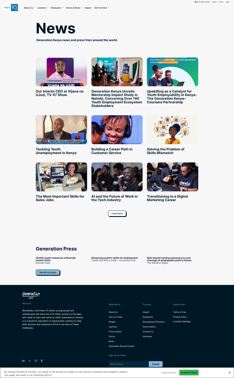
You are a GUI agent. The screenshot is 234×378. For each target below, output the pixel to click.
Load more (117, 213)
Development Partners (154, 322)
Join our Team (115, 317)
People (112, 322)
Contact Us (148, 331)
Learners (42, 7)
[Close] (230, 372)
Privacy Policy (180, 317)
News (111, 341)
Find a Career (115, 331)
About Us (28, 7)
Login (228, 2)
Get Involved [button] (100, 7)
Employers (56, 7)
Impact (214, 2)
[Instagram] (36, 360)
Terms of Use (179, 312)
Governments (149, 326)
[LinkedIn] (23, 360)
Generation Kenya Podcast (121, 346)
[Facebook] (42, 360)
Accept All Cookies (189, 372)
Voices (112, 336)
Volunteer (147, 336)
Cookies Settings (182, 321)
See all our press (47, 272)
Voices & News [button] (73, 7)
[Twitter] (30, 361)
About (221, 2)
